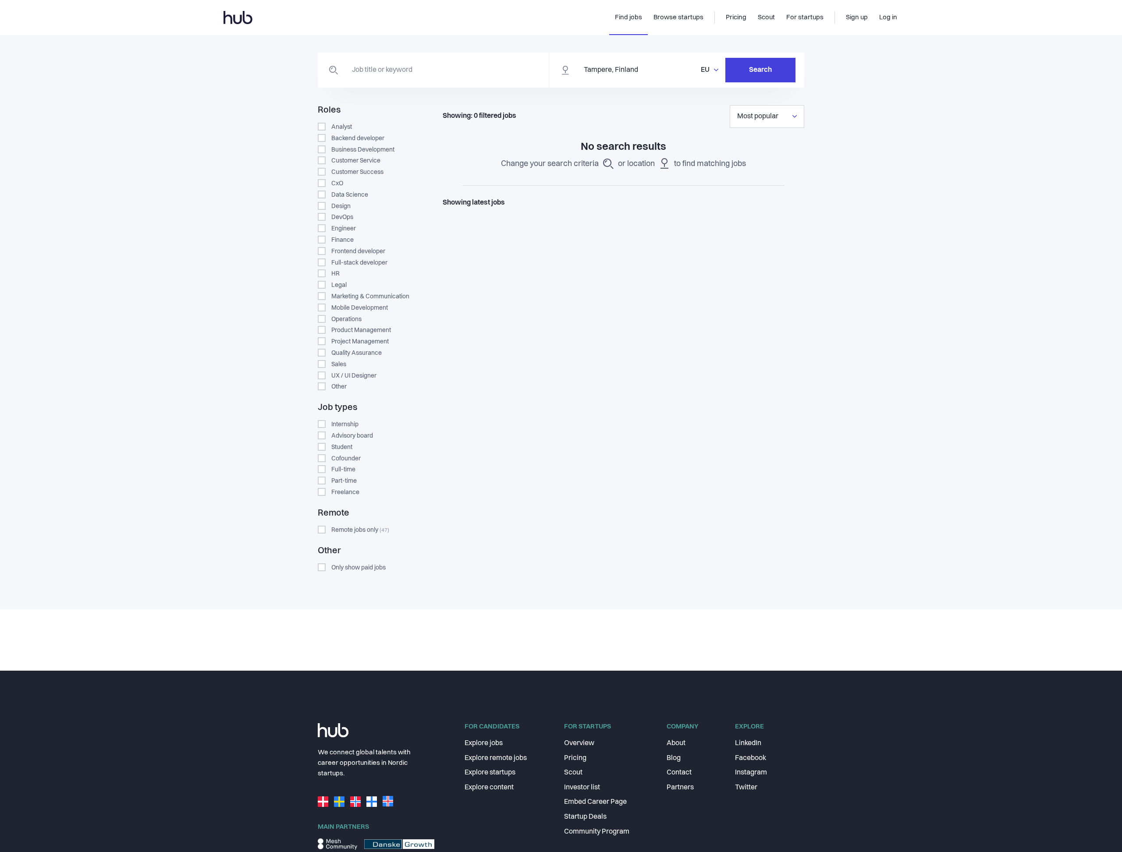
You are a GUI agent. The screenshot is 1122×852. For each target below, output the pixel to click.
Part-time (344, 481)
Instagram (751, 772)
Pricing (575, 758)
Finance (342, 240)
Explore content (489, 787)
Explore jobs (484, 743)
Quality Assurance (356, 353)
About (676, 743)
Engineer (343, 229)
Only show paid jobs (358, 568)
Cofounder (346, 459)
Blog (674, 758)
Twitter (746, 787)
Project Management (360, 342)
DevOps (342, 217)
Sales (338, 364)
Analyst (341, 127)
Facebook (750, 758)
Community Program (596, 831)
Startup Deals (585, 816)
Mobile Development (359, 308)
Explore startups (490, 772)
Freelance (345, 492)
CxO (337, 183)
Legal (339, 285)
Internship (345, 424)
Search (760, 70)
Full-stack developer (359, 263)
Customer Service (355, 161)
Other (339, 387)
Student (341, 447)
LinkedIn (748, 743)
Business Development (362, 150)
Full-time (343, 470)
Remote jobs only (360, 530)
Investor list (582, 787)
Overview (579, 743)
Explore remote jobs (496, 758)
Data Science (349, 195)
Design (341, 206)
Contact (679, 772)
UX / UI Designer (353, 376)
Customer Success (357, 172)
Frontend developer (358, 251)
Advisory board (352, 436)
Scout (573, 772)
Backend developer (357, 138)
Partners (680, 787)
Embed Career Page (595, 802)
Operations (346, 319)
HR (335, 274)
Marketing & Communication (370, 296)
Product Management (361, 330)
